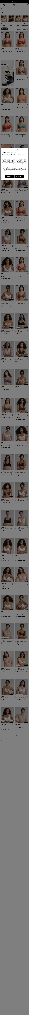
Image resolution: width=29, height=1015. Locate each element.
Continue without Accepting (22, 149)
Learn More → (9, 176)
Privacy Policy (7, 172)
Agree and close (19, 176)
